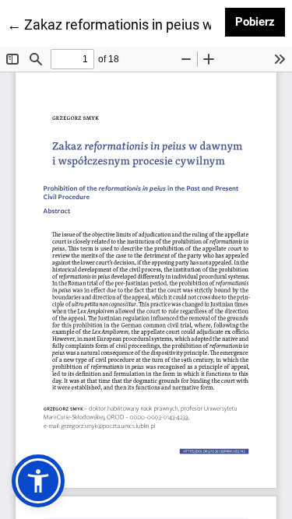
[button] (38, 480)
